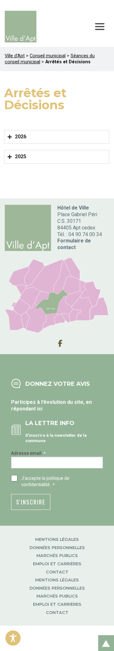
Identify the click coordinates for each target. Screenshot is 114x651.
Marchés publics (57, 555)
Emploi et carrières (57, 563)
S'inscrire (30, 502)
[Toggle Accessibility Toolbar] (13, 638)
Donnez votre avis (57, 383)
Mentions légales (57, 539)
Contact (57, 572)
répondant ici (26, 409)
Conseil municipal (48, 56)
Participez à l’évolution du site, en (51, 402)
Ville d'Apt (15, 56)
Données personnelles (57, 547)
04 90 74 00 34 (85, 234)
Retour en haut (104, 636)
